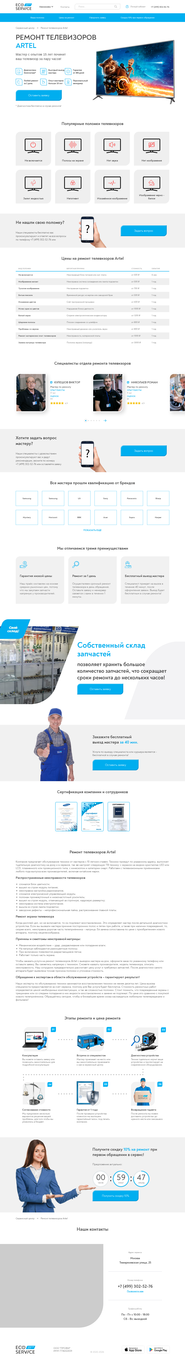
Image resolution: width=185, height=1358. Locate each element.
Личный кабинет (138, 6)
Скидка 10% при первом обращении (138, 17)
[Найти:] (97, 5)
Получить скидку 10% (115, 1196)
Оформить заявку (97, 17)
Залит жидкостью (33, 198)
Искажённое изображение (112, 198)
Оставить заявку (38, 95)
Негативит (73, 198)
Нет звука (112, 160)
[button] (85, 420)
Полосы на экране (73, 160)
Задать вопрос (143, 231)
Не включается (33, 160)
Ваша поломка (37, 17)
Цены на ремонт (66, 17)
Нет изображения (152, 160)
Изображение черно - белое (151, 196)
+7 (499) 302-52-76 (160, 7)
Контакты (65, 7)
